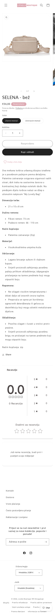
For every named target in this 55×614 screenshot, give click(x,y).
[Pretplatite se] (46, 541)
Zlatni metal (13, 121)
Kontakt (10, 491)
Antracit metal (34, 121)
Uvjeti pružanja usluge (21, 607)
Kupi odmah (27, 152)
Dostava (10, 497)
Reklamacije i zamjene (17, 517)
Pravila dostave (39, 607)
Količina (5, 127)
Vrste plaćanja (13, 504)
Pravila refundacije (20, 603)
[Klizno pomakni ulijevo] (21, 91)
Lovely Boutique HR (26, 599)
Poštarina (19, 108)
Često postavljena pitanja (18, 510)
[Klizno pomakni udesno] (34, 91)
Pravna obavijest (18, 612)
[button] (6, 5)
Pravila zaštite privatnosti (41, 603)
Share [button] (8, 354)
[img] (16, 397)
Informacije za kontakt (37, 612)
